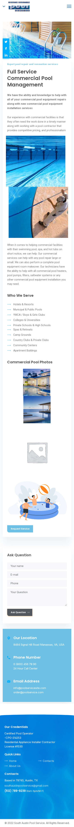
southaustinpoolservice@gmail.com (26, 785)
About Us (14, 766)
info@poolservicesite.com (29, 688)
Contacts (48, 761)
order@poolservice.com (28, 692)
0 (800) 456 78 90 (24, 664)
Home (13, 761)
